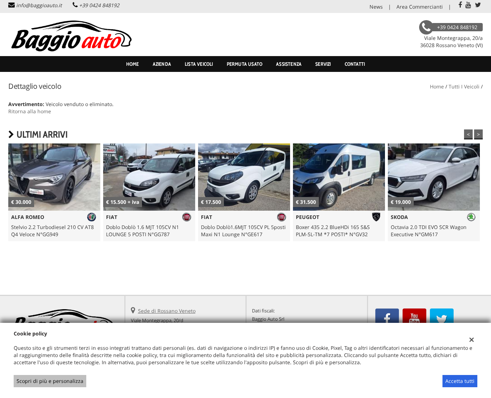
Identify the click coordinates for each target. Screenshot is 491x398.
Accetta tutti (459, 381)
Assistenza (289, 64)
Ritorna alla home (29, 111)
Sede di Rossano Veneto (167, 310)
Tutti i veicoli (464, 86)
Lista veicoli (199, 64)
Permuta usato (245, 64)
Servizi (323, 64)
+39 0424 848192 (99, 5)
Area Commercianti (419, 6)
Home (132, 64)
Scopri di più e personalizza (50, 381)
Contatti (355, 64)
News (376, 6)
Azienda (162, 64)
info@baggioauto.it (39, 5)
